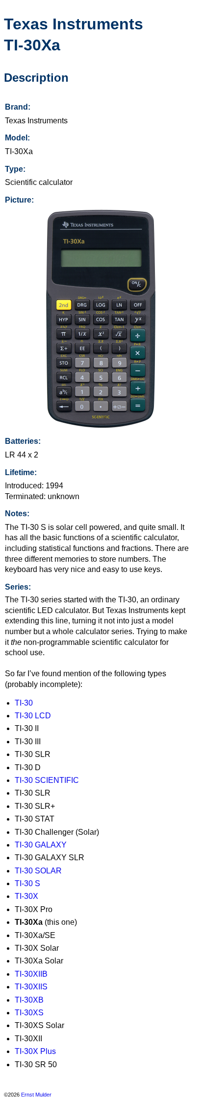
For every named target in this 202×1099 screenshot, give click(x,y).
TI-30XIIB (31, 974)
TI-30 (24, 703)
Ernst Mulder (36, 1095)
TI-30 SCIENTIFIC (47, 780)
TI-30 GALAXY (41, 845)
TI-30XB (29, 1000)
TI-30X (26, 896)
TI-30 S (27, 883)
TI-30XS (29, 1012)
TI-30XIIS (31, 987)
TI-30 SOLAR (38, 871)
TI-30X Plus (35, 1051)
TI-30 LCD (33, 715)
